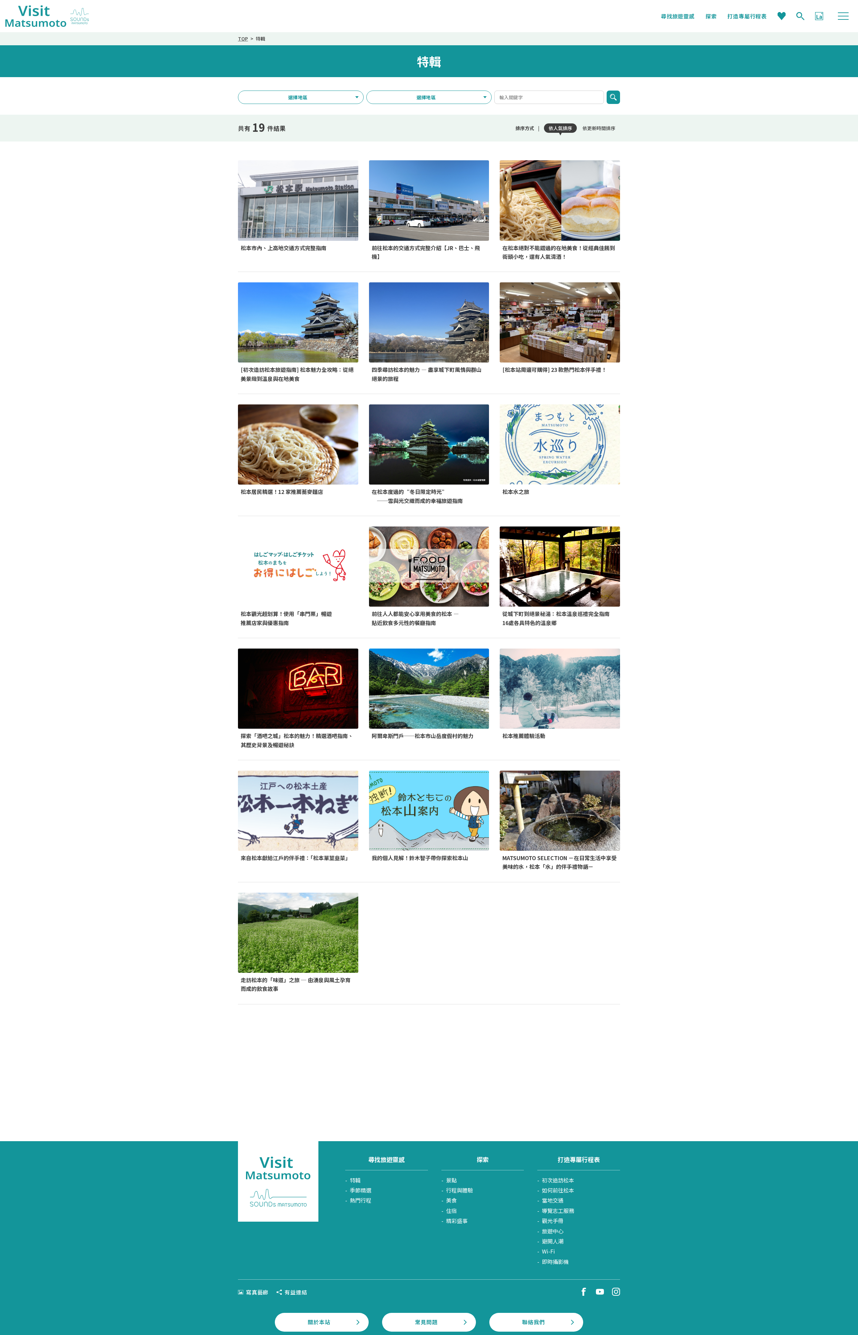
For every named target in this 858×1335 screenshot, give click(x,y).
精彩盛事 (457, 1221)
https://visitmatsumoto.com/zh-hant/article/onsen (560, 576)
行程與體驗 (459, 1190)
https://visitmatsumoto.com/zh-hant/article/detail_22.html (429, 821)
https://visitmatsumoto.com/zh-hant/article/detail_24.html (429, 699)
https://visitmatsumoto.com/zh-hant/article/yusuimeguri (560, 454)
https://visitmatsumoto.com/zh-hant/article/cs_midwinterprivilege (429, 454)
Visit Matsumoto (47, 16)
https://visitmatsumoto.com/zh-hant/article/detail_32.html (560, 699)
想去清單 (782, 16)
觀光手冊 (552, 1221)
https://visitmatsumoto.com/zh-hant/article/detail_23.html (429, 332)
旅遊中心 (552, 1231)
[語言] (819, 16)
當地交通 (552, 1200)
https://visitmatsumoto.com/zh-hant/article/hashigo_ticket (298, 576)
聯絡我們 (533, 1322)
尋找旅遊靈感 (678, 16)
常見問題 (426, 1322)
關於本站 (319, 1322)
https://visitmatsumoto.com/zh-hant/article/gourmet (560, 210)
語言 (819, 16)
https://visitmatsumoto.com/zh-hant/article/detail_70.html (560, 821)
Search (800, 16)
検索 (613, 97)
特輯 (355, 1180)
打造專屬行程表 (747, 16)
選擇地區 (297, 97)
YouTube (600, 1292)
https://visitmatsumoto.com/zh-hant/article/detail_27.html (298, 210)
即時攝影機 (555, 1262)
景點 (451, 1180)
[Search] (800, 16)
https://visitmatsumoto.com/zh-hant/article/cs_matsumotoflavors (298, 943)
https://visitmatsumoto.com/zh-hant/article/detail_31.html (298, 821)
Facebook (584, 1292)
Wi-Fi (548, 1251)
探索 (711, 16)
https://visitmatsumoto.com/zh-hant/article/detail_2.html (298, 699)
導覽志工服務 (558, 1211)
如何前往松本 (558, 1190)
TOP (243, 38)
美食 (451, 1200)
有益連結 (296, 1292)
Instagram (616, 1292)
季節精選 (360, 1190)
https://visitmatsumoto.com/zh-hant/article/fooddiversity (429, 576)
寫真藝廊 (257, 1292)
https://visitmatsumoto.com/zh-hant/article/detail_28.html (298, 332)
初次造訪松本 (558, 1180)
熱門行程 (360, 1200)
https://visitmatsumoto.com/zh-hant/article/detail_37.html (560, 332)
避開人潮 (552, 1241)
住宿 (451, 1211)
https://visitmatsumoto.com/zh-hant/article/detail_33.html (429, 210)
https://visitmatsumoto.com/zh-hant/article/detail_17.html (298, 454)
